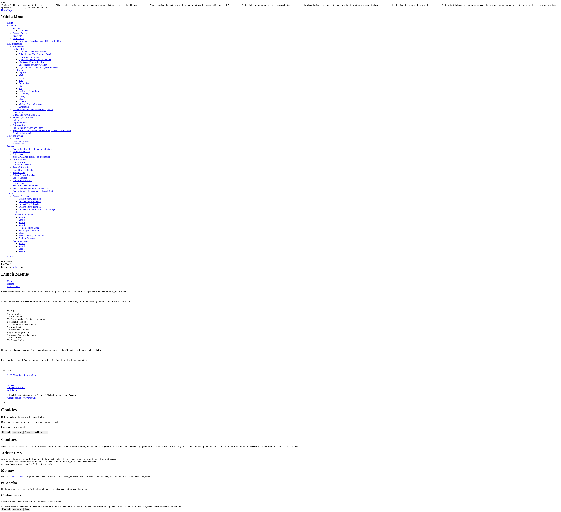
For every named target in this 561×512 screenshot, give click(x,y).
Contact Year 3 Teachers (30, 199)
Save (27, 509)
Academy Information (23, 133)
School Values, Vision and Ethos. (28, 128)
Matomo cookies (16, 476)
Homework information (24, 214)
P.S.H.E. (23, 101)
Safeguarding (19, 125)
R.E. (21, 80)
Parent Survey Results (23, 170)
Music (21, 99)
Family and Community (30, 57)
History (22, 96)
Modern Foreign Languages (31, 104)
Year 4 (22, 220)
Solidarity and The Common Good (35, 54)
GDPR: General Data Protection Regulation (33, 109)
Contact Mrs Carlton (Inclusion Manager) (38, 209)
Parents (10, 146)
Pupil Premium (20, 122)
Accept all (17, 432)
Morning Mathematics (29, 230)
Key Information (14, 43)
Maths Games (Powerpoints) (32, 235)
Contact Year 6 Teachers (30, 206)
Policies (16, 120)
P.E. (20, 86)
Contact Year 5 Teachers (30, 204)
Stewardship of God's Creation (33, 65)
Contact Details (20, 33)
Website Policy (14, 390)
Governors (18, 112)
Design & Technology (29, 91)
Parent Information (21, 167)
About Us (11, 25)
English (22, 72)
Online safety (19, 162)
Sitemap (10, 385)
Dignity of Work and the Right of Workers (38, 67)
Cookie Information (16, 387)
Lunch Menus (19, 159)
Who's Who (18, 38)
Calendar (17, 138)
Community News (21, 141)
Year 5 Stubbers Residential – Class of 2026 (33, 191)
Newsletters (18, 143)
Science (22, 78)
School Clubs (19, 172)
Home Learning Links (29, 228)
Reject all (6, 432)
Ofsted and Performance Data (26, 114)
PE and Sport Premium (23, 117)
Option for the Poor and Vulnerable (35, 59)
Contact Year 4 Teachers (30, 201)
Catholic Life (19, 49)
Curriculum (18, 70)
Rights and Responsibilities (31, 62)
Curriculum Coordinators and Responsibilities (40, 41)
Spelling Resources (27, 238)
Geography (24, 93)
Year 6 (22, 225)
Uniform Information (22, 180)
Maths (21, 75)
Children (11, 193)
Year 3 (22, 217)
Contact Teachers (21, 196)
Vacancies (17, 36)
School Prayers (20, 178)
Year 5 (22, 222)
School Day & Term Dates (25, 175)
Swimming (24, 107)
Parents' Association (22, 164)
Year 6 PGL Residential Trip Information (31, 157)
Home (10, 22)
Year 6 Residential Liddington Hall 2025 (31, 188)
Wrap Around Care (21, 151)
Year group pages (21, 241)
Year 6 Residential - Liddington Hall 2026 (32, 149)
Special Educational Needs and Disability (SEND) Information (42, 130)
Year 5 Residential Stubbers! (26, 185)
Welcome (17, 28)
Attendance (18, 154)
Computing (24, 83)
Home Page (6, 10)
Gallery (16, 212)
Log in (10, 256)
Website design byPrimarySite (21, 397)
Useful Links (19, 183)
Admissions (18, 46)
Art (20, 88)
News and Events (15, 135)
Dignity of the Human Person (32, 51)
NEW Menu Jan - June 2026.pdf (22, 375)
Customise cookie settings (36, 432)
